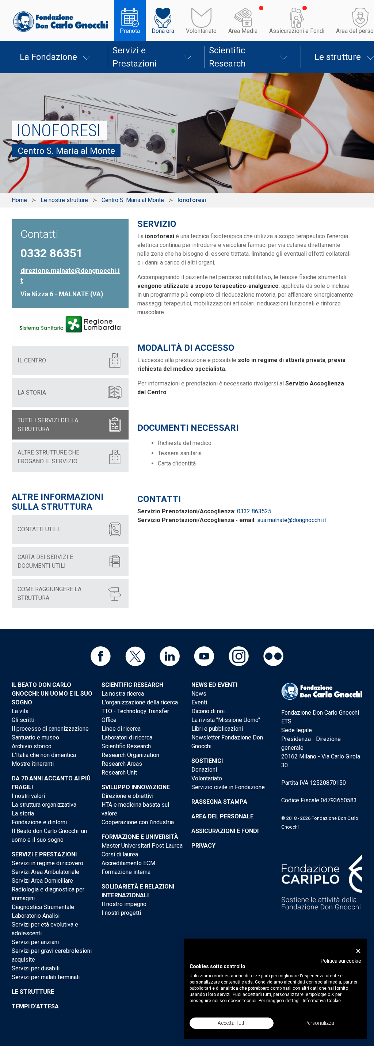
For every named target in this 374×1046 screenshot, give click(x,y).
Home (19, 200)
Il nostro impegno (124, 904)
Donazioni (204, 769)
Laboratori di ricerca (127, 737)
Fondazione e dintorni (39, 822)
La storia (23, 813)
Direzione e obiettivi (127, 795)
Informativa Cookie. (322, 1000)
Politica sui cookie (341, 961)
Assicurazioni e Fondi (296, 30)
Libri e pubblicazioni (217, 728)
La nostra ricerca (123, 693)
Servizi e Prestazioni (134, 57)
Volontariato (201, 30)
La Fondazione (48, 57)
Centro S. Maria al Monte (133, 200)
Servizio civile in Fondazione (228, 787)
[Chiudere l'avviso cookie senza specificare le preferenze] (358, 951)
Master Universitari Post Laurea (142, 845)
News (198, 693)
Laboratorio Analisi (36, 915)
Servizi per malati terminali (46, 977)
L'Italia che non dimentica (44, 755)
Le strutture (33, 991)
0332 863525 (254, 511)
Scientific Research (227, 57)
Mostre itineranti (33, 763)
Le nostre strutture (64, 200)
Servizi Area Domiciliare (42, 880)
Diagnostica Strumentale (43, 907)
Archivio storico (31, 746)
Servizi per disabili (36, 968)
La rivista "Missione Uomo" (225, 719)
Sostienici (207, 760)
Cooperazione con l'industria (138, 822)
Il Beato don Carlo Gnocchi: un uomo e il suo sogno (52, 693)
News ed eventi (214, 684)
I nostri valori (28, 795)
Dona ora (163, 30)
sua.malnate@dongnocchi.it (291, 520)
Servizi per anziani (35, 942)
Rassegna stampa (219, 801)
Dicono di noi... (209, 711)
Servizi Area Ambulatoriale (45, 871)
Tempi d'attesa (35, 1006)
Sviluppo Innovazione (136, 787)
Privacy (203, 845)
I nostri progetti (121, 912)
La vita (20, 711)
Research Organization (130, 755)
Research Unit (119, 772)
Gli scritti (23, 719)
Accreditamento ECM (128, 863)
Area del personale (222, 816)
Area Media (242, 30)
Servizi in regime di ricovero (47, 863)
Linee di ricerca (121, 728)
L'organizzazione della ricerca (140, 702)
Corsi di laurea (120, 854)
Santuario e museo (35, 737)
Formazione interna (126, 871)
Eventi (199, 702)
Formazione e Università (140, 836)
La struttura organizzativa (44, 804)
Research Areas (122, 763)
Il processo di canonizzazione (50, 728)
